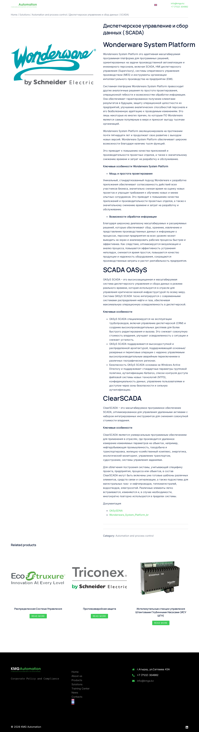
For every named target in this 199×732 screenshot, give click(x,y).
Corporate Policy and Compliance (35, 678)
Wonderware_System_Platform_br (129, 514)
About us (76, 5)
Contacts (145, 5)
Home (65, 5)
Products (90, 5)
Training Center (119, 5)
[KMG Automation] (24, 5)
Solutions (103, 5)
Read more (38, 616)
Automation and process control (49, 14)
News (134, 5)
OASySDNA (116, 510)
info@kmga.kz (145, 680)
